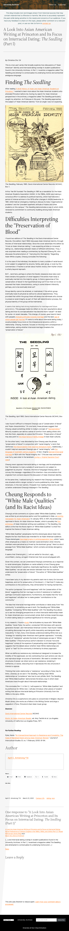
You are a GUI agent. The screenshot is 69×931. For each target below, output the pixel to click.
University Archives (11, 5)
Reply (7, 849)
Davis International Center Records (18, 714)
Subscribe (62, 5)
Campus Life (40, 798)
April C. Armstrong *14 (18, 758)
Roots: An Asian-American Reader (18, 718)
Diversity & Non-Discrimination (34, 928)
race (53, 798)
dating (49, 798)
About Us (52, 5)
